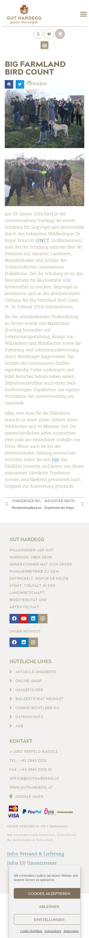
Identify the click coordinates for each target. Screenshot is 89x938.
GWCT (43, 240)
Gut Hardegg (26, 539)
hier (56, 459)
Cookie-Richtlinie (31, 931)
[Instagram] (42, 618)
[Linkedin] (33, 618)
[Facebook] (14, 618)
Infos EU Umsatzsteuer (32, 863)
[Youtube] (23, 618)
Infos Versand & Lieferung (35, 853)
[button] (44, 45)
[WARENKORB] (60, 34)
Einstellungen (49, 919)
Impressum (71, 931)
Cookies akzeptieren (49, 893)
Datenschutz (53, 931)
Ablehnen (49, 906)
